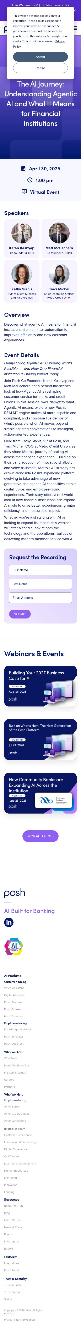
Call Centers (12, 1156)
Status (8, 1299)
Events (8, 1234)
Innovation (10, 1185)
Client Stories (12, 1220)
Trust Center (12, 1292)
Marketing (10, 1178)
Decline (40, 68)
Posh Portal (11, 1270)
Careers (9, 1080)
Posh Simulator (13, 1036)
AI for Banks (12, 1106)
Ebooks (9, 1248)
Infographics (12, 1241)
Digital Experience (15, 1149)
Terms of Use (29, 1319)
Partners (9, 1087)
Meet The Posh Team (17, 1065)
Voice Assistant (14, 988)
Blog (7, 1213)
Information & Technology (20, 1142)
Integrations (11, 1263)
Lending (9, 1192)
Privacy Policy (11, 1319)
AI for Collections (15, 1121)
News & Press (13, 1227)
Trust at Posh (12, 1285)
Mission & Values (15, 1072)
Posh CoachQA (13, 1043)
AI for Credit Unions (16, 1113)
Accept (40, 56)
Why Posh (10, 1058)
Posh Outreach (13, 1009)
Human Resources (16, 1170)
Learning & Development (20, 1163)
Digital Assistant (14, 995)
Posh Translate (13, 1016)
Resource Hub (13, 1206)
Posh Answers (13, 1002)
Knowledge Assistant (17, 1029)
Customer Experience (18, 1135)
